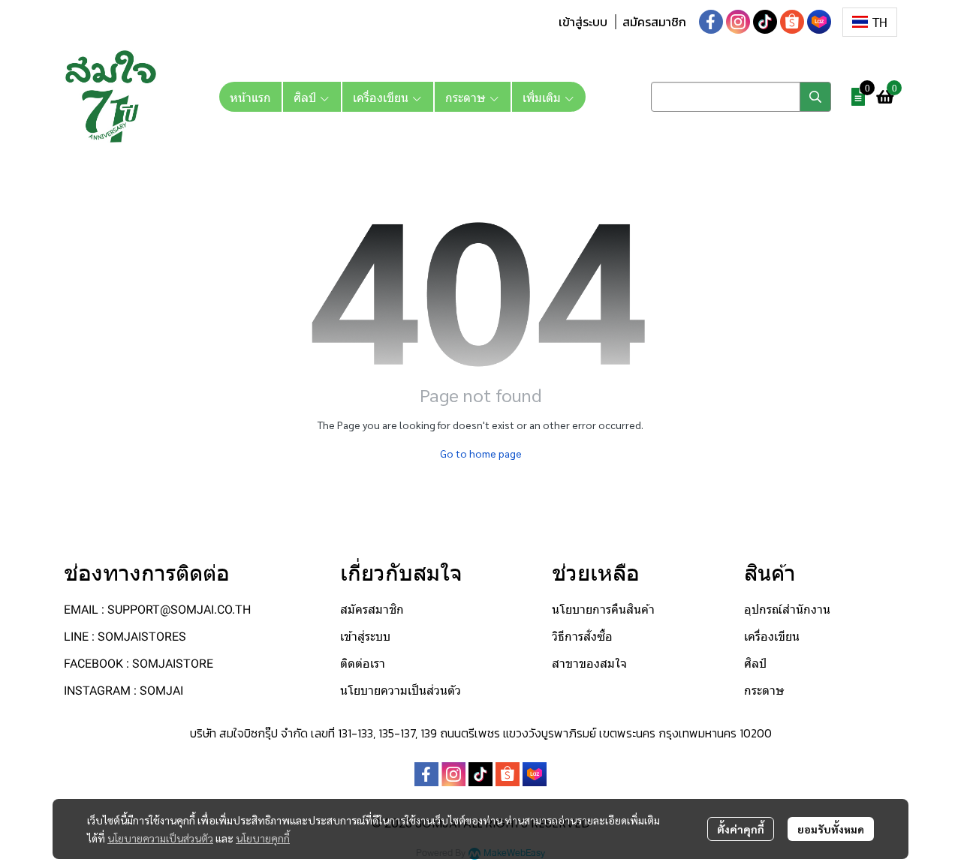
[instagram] (738, 22)
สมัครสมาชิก (654, 22)
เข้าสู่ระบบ (583, 22)
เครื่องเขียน (772, 636)
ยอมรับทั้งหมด (830, 829)
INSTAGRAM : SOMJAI (123, 690)
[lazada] (819, 22)
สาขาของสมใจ (589, 663)
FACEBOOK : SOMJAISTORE (138, 663)
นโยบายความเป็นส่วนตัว (160, 838)
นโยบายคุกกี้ (263, 838)
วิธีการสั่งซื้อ (582, 636)
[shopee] (792, 22)
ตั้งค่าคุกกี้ (740, 829)
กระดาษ (764, 690)
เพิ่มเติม (543, 96)
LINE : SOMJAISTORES (125, 636)
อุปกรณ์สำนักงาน (787, 609)
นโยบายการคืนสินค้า (603, 609)
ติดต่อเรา (362, 663)
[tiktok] (765, 22)
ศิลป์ (755, 663)
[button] (869, 22)
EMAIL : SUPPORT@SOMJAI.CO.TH (157, 609)
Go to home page (481, 453)
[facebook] (711, 22)
